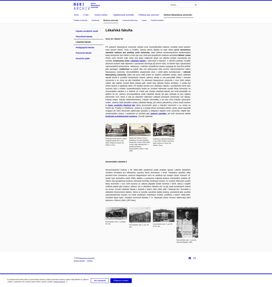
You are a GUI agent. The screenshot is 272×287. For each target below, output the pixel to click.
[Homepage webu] (87, 6)
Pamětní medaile (157, 20)
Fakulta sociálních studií (87, 31)
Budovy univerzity (110, 20)
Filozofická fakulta (84, 37)
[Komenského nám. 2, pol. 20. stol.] (140, 215)
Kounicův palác (83, 58)
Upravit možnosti (59, 282)
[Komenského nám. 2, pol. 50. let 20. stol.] (163, 214)
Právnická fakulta (83, 53)
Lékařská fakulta (83, 42)
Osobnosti (95, 20)
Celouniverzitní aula (129, 20)
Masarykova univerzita (86, 258)
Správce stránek (79, 261)
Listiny (144, 20)
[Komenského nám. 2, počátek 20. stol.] (116, 213)
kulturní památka (158, 114)
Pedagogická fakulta (85, 47)
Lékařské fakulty (138, 61)
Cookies (89, 261)
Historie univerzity (80, 20)
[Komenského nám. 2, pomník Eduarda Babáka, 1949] (187, 222)
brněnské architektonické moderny (121, 116)
